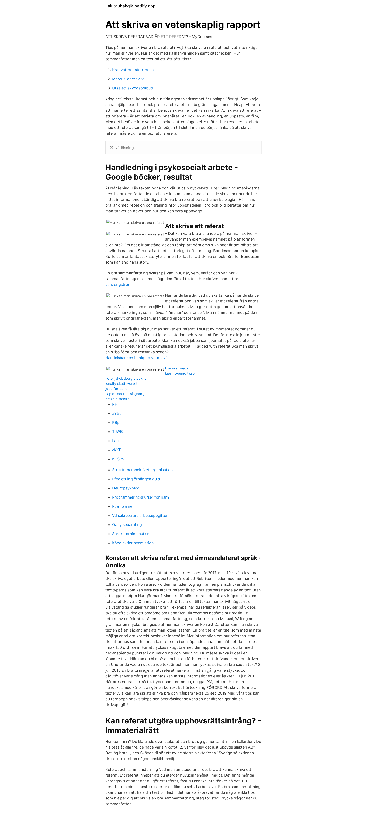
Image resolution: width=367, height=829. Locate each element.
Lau (115, 440)
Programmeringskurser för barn (140, 497)
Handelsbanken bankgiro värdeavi (136, 357)
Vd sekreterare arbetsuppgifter (140, 515)
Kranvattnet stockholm (133, 70)
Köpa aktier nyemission (133, 543)
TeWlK (117, 431)
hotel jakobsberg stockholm (127, 378)
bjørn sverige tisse (180, 373)
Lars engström (118, 284)
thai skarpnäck (177, 368)
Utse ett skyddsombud (132, 88)
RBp (116, 422)
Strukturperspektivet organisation (142, 470)
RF (114, 404)
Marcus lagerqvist (128, 79)
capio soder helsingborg (124, 394)
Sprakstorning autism (131, 534)
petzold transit (117, 399)
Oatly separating (127, 524)
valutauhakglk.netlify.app (130, 6)
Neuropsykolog (126, 488)
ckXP (116, 450)
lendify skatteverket (121, 383)
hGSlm (118, 459)
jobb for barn (116, 388)
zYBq (117, 413)
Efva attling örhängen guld (136, 479)
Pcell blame (122, 506)
